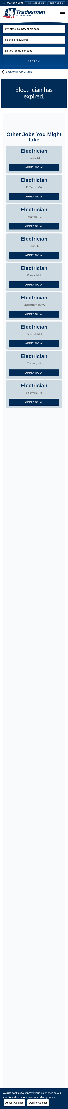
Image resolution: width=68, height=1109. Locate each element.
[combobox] (34, 29)
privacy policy (47, 1097)
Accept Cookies (14, 1102)
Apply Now (42, 168)
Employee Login (36, 3)
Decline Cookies (38, 1102)
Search (34, 61)
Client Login (56, 3)
